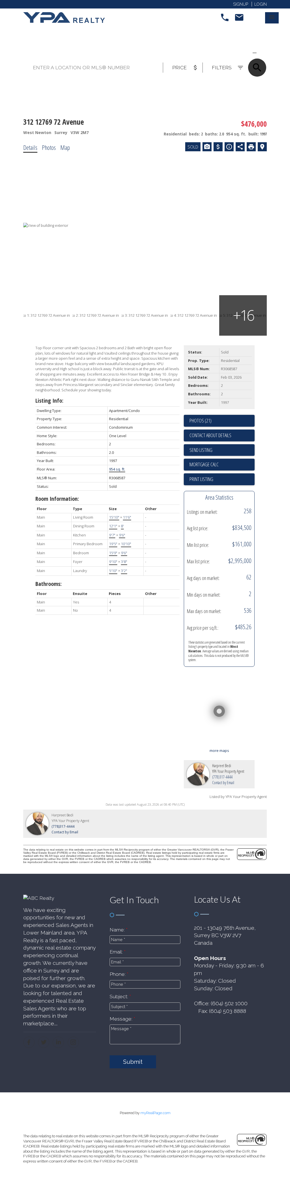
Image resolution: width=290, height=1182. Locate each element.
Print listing (201, 479)
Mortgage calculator (222, 464)
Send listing (200, 450)
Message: (122, 1019)
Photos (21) (200, 420)
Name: (118, 930)
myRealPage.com (155, 1113)
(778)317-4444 (222, 777)
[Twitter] (43, 1042)
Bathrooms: (48, 584)
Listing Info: (49, 400)
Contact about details (210, 435)
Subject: (119, 996)
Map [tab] (65, 147)
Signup (240, 4)
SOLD (263, 52)
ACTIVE (241, 52)
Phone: (118, 974)
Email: (117, 952)
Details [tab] (30, 147)
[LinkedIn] (58, 1042)
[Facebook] (29, 1042)
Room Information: (57, 498)
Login (260, 4)
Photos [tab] (49, 147)
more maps (219, 750)
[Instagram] (73, 1042)
